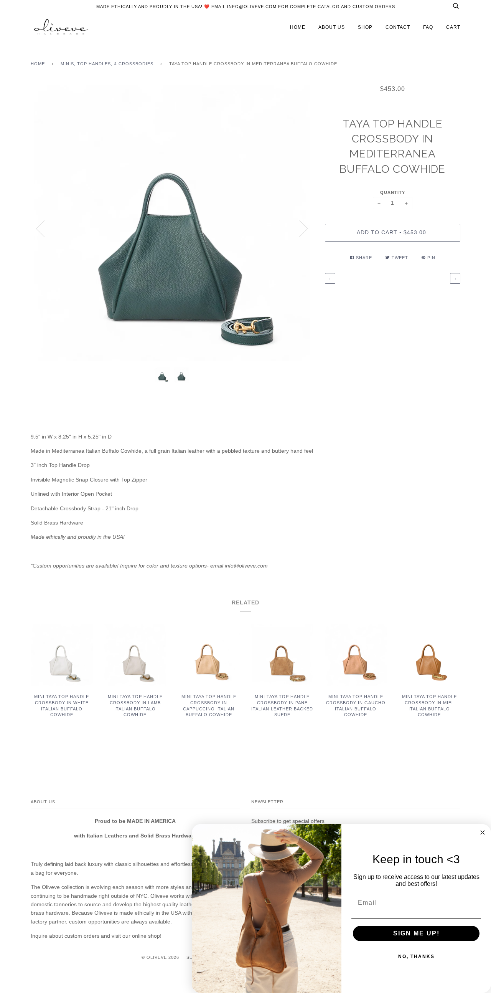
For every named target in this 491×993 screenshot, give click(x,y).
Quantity (392, 192)
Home (38, 63)
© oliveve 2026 (160, 957)
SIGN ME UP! (416, 933)
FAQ (428, 27)
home (297, 27)
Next (304, 228)
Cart (453, 27)
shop (365, 27)
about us (331, 27)
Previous (40, 228)
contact (398, 27)
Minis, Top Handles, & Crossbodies (107, 63)
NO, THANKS (416, 956)
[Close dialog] (482, 832)
